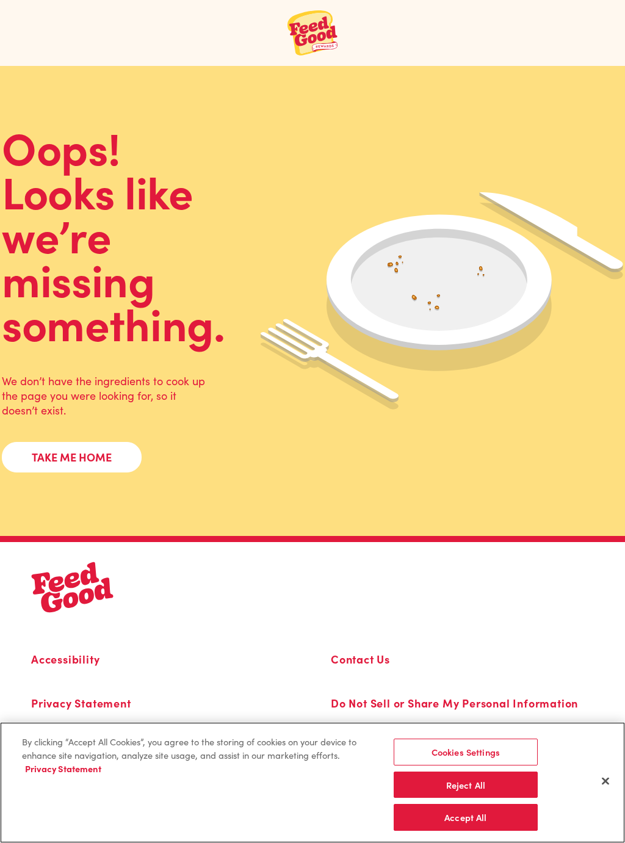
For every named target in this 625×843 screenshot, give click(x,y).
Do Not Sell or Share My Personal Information (454, 703)
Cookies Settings (466, 751)
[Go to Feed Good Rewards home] (312, 33)
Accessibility (65, 659)
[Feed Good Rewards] (72, 587)
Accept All (465, 817)
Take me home (72, 457)
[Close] (605, 780)
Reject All (465, 784)
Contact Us (360, 659)
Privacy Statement (81, 703)
